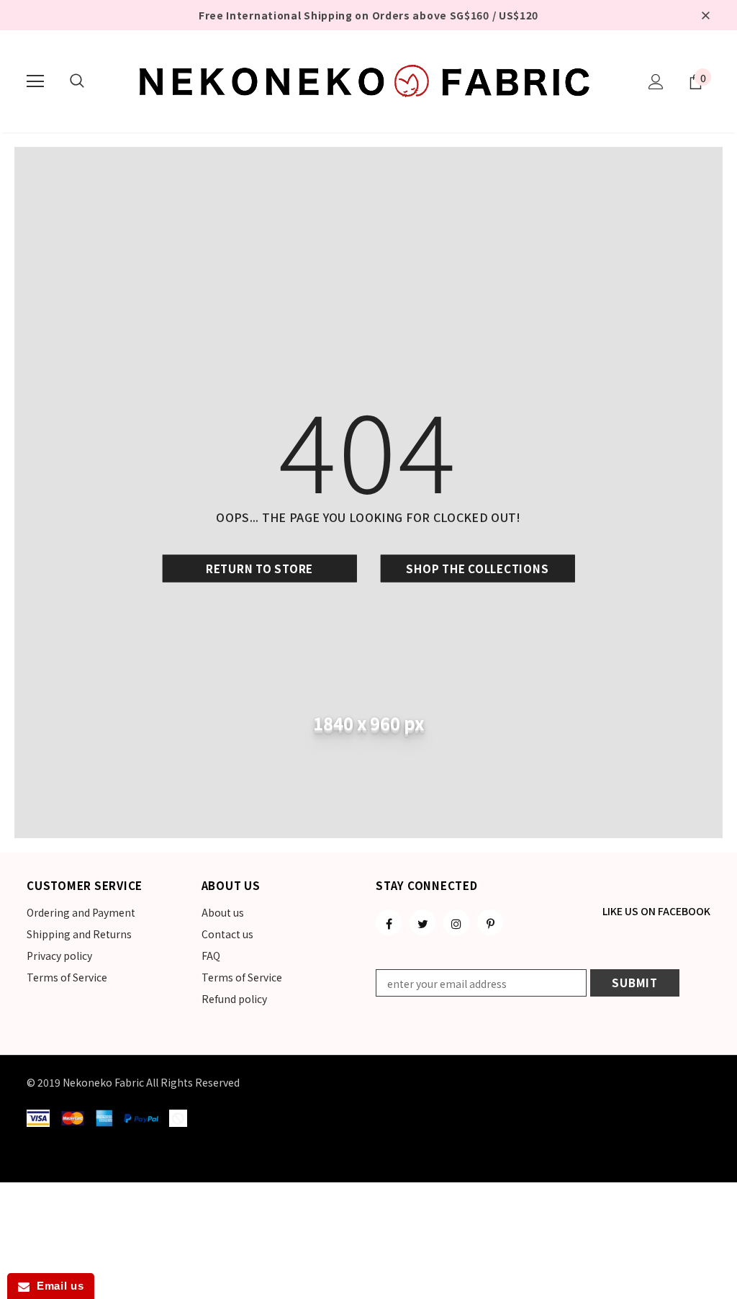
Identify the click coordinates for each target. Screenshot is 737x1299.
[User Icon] (656, 81)
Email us (56, 1286)
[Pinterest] (490, 922)
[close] (705, 15)
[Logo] (368, 80)
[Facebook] (389, 922)
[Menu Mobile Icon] (35, 81)
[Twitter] (422, 922)
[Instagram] (456, 922)
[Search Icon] (77, 81)
